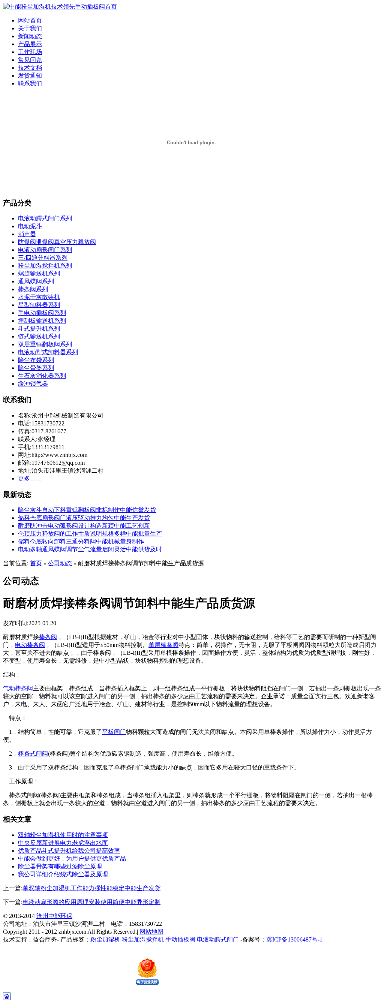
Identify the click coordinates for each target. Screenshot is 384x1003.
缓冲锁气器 (33, 383)
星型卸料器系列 (39, 305)
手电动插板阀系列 (42, 313)
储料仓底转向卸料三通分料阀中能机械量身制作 (81, 541)
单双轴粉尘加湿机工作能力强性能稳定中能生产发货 (91, 888)
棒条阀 (48, 637)
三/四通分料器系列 (43, 257)
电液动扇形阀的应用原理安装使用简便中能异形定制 (91, 902)
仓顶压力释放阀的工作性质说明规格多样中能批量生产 (90, 533)
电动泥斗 (30, 226)
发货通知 (30, 75)
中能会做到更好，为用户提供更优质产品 (72, 858)
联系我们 (30, 83)
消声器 (27, 234)
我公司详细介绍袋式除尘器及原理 (63, 874)
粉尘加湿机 (105, 939)
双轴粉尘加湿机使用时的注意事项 (63, 835)
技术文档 (30, 67)
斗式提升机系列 (39, 328)
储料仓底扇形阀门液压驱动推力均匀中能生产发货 (84, 518)
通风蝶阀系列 (36, 281)
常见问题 (30, 60)
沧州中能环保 (54, 916)
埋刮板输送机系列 (42, 320)
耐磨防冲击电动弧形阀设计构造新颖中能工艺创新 (84, 525)
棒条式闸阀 (33, 753)
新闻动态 (30, 36)
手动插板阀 (180, 939)
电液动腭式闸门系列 (45, 218)
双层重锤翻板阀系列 (45, 344)
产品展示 (30, 44)
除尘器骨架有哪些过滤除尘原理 (60, 866)
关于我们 (30, 28)
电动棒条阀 (30, 645)
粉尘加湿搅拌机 (143, 939)
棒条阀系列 (33, 289)
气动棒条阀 (18, 688)
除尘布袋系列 (36, 360)
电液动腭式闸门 (218, 939)
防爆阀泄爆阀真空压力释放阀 (57, 242)
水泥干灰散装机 (39, 297)
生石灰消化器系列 (42, 376)
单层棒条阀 (163, 645)
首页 (36, 563)
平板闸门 (114, 732)
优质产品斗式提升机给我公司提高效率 (69, 850)
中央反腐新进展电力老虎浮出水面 (63, 843)
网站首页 (30, 20)
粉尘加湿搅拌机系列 (45, 265)
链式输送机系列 (39, 336)
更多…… (30, 478)
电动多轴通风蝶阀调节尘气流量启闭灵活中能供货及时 (90, 549)
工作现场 (30, 52)
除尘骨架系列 (36, 368)
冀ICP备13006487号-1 (294, 939)
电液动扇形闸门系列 (45, 250)
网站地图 (152, 931)
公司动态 (60, 563)
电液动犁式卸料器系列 (48, 352)
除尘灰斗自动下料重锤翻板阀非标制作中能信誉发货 (87, 510)
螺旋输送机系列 (39, 273)
